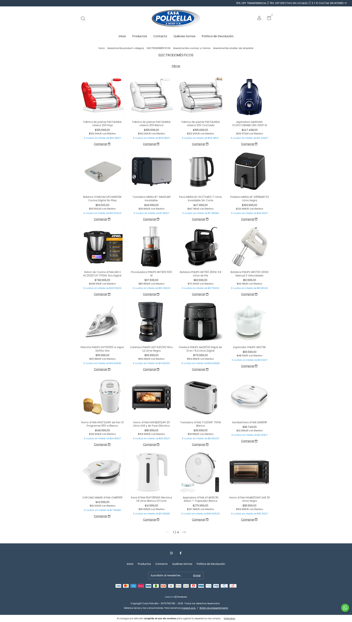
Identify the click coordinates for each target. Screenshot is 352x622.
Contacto (160, 36)
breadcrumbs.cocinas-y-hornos (191, 48)
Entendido (229, 618)
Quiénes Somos (184, 36)
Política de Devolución (218, 36)
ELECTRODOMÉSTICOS (158, 48)
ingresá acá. (189, 608)
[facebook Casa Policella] (180, 553)
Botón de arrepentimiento (214, 608)
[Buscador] (84, 18)
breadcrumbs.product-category (125, 48)
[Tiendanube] (176, 597)
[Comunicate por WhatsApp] (345, 608)
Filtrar (176, 66)
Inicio (122, 36)
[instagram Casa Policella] (171, 553)
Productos (139, 36)
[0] (267, 18)
